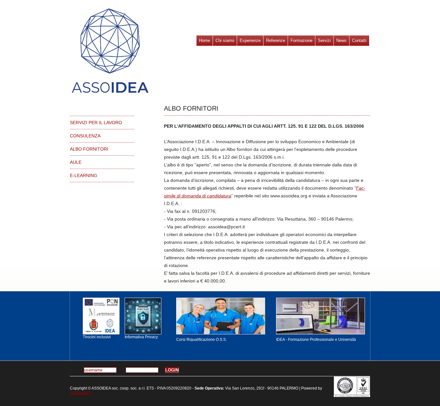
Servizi (324, 40)
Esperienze (250, 40)
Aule (75, 162)
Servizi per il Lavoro (96, 122)
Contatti (359, 40)
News (341, 40)
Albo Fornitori (89, 149)
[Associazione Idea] (100, 316)
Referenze (275, 40)
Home (204, 40)
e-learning (83, 175)
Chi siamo (224, 40)
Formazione (301, 40)
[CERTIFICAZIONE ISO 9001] (352, 386)
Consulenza (85, 135)
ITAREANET (80, 393)
